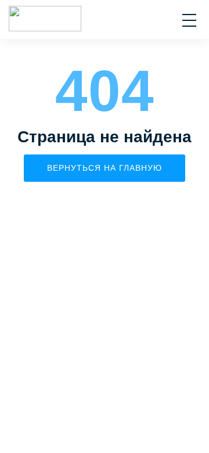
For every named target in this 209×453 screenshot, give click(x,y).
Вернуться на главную (104, 167)
